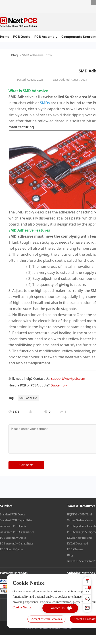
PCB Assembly (45, 36)
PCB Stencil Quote (11, 549)
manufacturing (21, 126)
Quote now (58, 385)
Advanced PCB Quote (13, 526)
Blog (14, 55)
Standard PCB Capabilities (16, 520)
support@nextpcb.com (68, 378)
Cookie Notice (22, 607)
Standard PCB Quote (12, 514)
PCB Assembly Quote (13, 537)
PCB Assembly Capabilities (16, 543)
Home (4, 36)
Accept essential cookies (46, 619)
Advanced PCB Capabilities (17, 532)
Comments (26, 465)
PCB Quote (21, 36)
